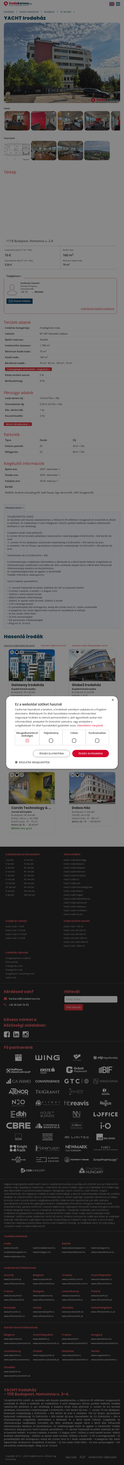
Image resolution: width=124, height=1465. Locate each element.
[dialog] (62, 732)
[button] (32, 762)
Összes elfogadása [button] (90, 753)
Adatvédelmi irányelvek (90, 725)
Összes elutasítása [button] (51, 753)
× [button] (112, 700)
